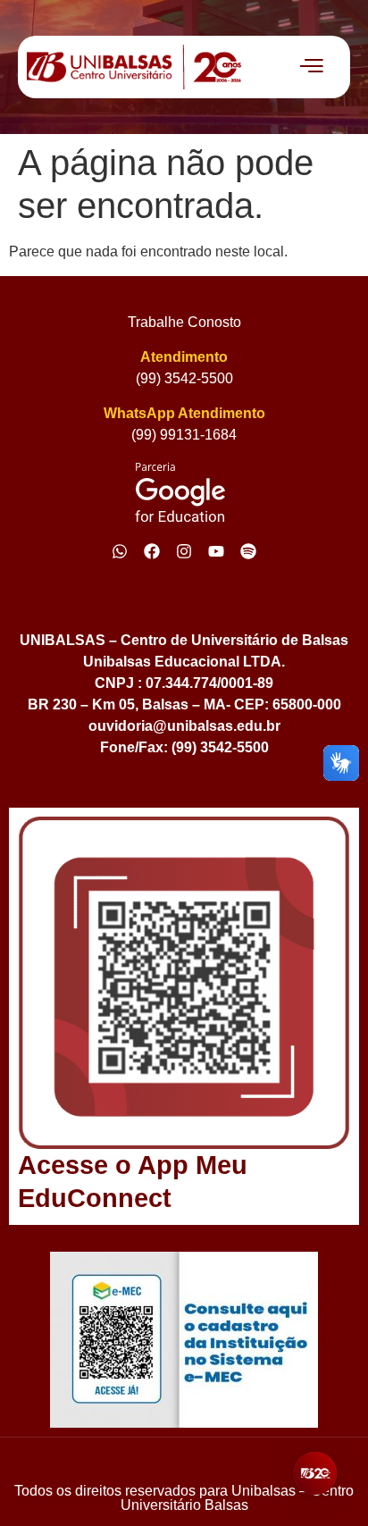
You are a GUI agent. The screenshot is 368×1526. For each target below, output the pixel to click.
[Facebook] (152, 551)
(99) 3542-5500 (184, 378)
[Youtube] (216, 551)
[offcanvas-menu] (311, 67)
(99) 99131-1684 (184, 434)
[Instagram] (184, 551)
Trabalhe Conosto (184, 322)
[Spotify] (248, 551)
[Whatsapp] (120, 551)
